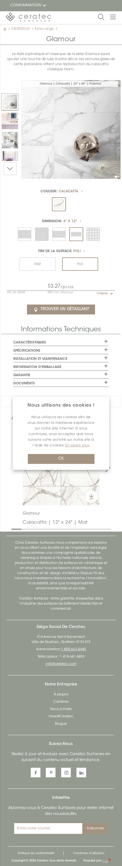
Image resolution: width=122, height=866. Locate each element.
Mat (37, 264)
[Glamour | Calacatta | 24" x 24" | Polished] (10, 140)
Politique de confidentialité (36, 853)
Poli (80, 264)
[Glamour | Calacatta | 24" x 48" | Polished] (10, 102)
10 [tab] (103, 529)
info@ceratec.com (61, 664)
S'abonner (95, 828)
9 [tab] (93, 529)
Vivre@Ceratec (61, 716)
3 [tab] (34, 529)
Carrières (61, 702)
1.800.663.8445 (73, 649)
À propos (61, 694)
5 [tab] (54, 529)
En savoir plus (77, 445)
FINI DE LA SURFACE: (59, 251)
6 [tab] (64, 529)
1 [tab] (14, 529)
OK (61, 459)
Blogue (61, 724)
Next (10, 168)
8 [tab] (84, 529)
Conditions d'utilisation (88, 853)
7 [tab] (74, 529)
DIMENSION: (59, 221)
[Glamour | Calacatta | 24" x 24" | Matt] (10, 121)
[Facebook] (36, 772)
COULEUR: (59, 191)
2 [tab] (24, 529)
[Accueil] (5, 29)
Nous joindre (61, 709)
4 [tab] (44, 529)
